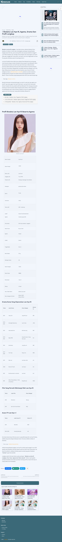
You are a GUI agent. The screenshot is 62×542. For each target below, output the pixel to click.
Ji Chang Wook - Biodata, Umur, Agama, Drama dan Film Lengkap (19, 101)
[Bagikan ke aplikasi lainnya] (27, 468)
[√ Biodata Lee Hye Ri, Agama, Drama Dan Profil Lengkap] (7, 503)
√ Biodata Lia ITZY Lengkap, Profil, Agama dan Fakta (6, 497)
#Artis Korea (6, 44)
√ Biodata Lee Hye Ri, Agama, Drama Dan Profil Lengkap (6, 508)
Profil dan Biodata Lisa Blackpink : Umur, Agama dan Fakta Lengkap (20, 497)
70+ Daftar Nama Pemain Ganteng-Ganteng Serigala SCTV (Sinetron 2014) (51, 24)
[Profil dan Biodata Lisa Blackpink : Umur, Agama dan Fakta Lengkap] (20, 492)
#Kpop (11, 44)
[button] (58, 2)
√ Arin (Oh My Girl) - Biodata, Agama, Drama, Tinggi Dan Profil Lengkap (20, 99)
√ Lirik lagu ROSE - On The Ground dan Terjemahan (32, 497)
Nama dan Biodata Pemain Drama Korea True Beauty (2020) (51, 41)
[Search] (60, 2)
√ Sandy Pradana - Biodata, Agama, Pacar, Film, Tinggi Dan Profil (52, 56)
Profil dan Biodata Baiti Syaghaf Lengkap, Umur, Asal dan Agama (51, 35)
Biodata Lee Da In (11, 78)
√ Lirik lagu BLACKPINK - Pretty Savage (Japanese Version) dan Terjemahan (19, 508)
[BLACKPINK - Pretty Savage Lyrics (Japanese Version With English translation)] (32, 503)
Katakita (5, 539)
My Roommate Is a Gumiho (17, 72)
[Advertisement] (26, 17)
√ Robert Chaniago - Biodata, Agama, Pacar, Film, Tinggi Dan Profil (51, 49)
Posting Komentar (19, 483)
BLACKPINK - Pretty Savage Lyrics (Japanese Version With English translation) (31, 508)
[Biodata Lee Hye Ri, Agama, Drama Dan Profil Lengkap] (20, 133)
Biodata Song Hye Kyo (13, 444)
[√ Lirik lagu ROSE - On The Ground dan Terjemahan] (32, 492)
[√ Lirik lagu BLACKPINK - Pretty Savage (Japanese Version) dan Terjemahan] (20, 503)
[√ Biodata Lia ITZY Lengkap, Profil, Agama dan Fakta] (7, 492)
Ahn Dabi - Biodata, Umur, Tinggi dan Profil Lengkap (16, 97)
